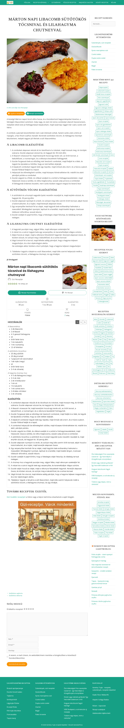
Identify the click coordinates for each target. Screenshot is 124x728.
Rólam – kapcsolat (99, 706)
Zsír (104, 370)
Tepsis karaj (11, 718)
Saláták (110, 168)
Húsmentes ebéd (103, 284)
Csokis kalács (96, 54)
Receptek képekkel (40, 2)
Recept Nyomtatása (28, 293)
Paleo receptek (99, 533)
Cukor (99, 323)
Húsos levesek (98, 141)
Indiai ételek (97, 516)
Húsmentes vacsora (103, 288)
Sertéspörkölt (12, 699)
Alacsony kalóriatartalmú (103, 391)
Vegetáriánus (100, 411)
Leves (111, 291)
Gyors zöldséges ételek (103, 131)
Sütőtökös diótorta (15, 595)
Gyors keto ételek (108, 401)
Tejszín (103, 360)
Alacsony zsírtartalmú (103, 398)
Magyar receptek (98, 522)
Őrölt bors (102, 373)
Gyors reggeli (108, 274)
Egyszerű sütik (103, 104)
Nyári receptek (103, 165)
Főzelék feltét (107, 268)
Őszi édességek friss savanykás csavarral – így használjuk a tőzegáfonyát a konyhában (103, 456)
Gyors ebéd (98, 274)
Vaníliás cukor (101, 366)
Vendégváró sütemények (103, 192)
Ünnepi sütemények (103, 206)
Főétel (96, 271)
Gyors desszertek (98, 118)
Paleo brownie (97, 70)
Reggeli (106, 295)
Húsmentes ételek (103, 138)
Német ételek (110, 526)
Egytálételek (98, 111)
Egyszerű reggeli (109, 261)
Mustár (95, 339)
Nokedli (94, 591)
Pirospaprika (99, 346)
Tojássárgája (99, 363)
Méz (100, 339)
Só (102, 356)
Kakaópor (110, 333)
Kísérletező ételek (103, 519)
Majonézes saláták (86, 2)
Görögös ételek (109, 509)
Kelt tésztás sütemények (100, 155)
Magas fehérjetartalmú (106, 405)
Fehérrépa (99, 329)
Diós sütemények (103, 98)
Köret (112, 155)
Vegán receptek (103, 536)
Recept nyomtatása (36, 113)
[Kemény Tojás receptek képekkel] (10, 2)
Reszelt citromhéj (101, 350)
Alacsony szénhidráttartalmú (103, 395)
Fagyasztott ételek (103, 505)
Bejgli (94, 66)
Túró (106, 363)
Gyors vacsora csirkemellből (103, 278)
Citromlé (102, 319)
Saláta (112, 295)
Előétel (110, 264)
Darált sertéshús (99, 326)
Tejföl (97, 360)
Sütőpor (107, 356)
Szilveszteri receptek (100, 172)
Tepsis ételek (99, 179)
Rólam (113, 2)
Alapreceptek (103, 87)
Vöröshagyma (97, 370)
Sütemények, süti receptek (101, 43)
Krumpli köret (98, 291)
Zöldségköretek (103, 301)
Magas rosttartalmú (100, 408)
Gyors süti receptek (103, 128)
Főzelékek (98, 268)
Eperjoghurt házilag (99, 561)
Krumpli (97, 336)
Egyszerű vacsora (100, 264)
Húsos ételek (109, 141)
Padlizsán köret (97, 295)
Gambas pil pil (97, 587)
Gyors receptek (103, 121)
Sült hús (110, 172)
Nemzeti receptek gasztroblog (104, 548)
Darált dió (106, 323)
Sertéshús (98, 353)
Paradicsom (98, 343)
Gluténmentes (97, 401)
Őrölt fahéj (110, 373)
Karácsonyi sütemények (103, 152)
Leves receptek (103, 158)
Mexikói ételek (109, 522)
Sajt (110, 350)
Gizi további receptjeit (16, 497)
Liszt (103, 336)
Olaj (105, 339)
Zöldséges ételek (103, 199)
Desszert (106, 257)
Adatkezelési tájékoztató (101, 713)
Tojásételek (108, 179)
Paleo (110, 408)
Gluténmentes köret (106, 271)
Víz (109, 366)
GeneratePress (78, 725)
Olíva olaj (111, 339)
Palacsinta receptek (100, 168)
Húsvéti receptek (102, 2)
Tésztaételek (110, 182)
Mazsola (109, 336)
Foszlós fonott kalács (14, 692)
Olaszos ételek (98, 529)
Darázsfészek (96, 47)
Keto (95, 405)
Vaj (111, 363)
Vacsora (98, 298)
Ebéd (112, 257)
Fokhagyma (107, 329)
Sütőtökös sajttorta (15, 593)
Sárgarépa (96, 356)
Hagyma (102, 333)
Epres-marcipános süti (100, 50)
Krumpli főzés (12, 707)
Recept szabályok (99, 709)
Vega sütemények (103, 189)
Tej (113, 356)
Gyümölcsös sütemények (103, 135)
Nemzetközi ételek (98, 526)
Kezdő (110, 429)
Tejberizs (10, 696)
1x (77, 322)
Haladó (104, 429)
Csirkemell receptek (103, 91)
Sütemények (56, 2)
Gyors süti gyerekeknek (103, 125)
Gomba (95, 333)
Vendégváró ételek (103, 195)
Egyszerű (97, 429)
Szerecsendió (107, 353)
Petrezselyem (108, 343)
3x (85, 322)
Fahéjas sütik (108, 111)
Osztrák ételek (109, 529)
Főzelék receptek (69, 2)
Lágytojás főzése (13, 703)
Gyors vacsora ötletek (103, 281)
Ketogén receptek (108, 516)
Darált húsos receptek (103, 94)
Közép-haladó (103, 433)
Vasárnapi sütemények (107, 185)
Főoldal (27, 2)
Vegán (108, 411)
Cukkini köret (97, 257)
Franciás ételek (97, 509)
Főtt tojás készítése (14, 711)
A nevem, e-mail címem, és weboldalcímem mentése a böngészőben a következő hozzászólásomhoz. (42, 656)
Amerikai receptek (103, 502)
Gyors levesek (109, 118)
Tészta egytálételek (98, 182)
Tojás (109, 360)
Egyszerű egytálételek (103, 101)
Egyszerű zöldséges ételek (103, 108)
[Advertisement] (47, 565)
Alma (95, 319)
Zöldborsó (111, 370)
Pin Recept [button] (68, 293)
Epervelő (95, 577)
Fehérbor (109, 326)
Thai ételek (109, 533)
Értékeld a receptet (15, 609)
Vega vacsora (107, 298)
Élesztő (95, 373)
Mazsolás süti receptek (103, 162)
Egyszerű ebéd (97, 261)
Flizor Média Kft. (103, 695)
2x (81, 322)
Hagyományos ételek (103, 512)
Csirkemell (109, 319)
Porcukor (108, 346)
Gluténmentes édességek (103, 114)
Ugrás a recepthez (17, 113)
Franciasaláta (11, 714)
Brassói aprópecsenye (15, 688)
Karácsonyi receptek (103, 148)
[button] (9, 283)
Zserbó (94, 62)
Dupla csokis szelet (98, 58)
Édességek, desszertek (103, 202)
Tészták (95, 185)
